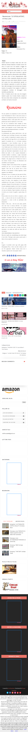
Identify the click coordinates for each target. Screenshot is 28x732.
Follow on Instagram (9, 416)
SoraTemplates (11, 688)
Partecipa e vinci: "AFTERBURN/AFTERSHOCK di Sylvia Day (18, 539)
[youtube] (18, 693)
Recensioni (16, 23)
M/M (7, 23)
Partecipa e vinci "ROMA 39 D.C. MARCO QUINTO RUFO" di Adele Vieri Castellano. (18, 532)
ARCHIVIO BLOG (20, 521)
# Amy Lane (8, 292)
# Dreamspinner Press (18, 292)
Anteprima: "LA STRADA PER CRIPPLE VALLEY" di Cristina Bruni (17, 525)
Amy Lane (16, 21)
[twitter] (7, 693)
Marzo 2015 (11, 23)
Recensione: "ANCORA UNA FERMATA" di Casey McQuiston (12, 321)
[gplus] (13, 693)
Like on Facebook (8, 412)
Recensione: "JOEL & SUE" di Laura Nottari (11, 336)
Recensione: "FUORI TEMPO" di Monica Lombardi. (13, 306)
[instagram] (15, 693)
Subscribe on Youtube (9, 422)
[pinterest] (20, 693)
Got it (16, 731)
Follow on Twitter (8, 419)
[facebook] (10, 693)
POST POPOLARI (8, 521)
